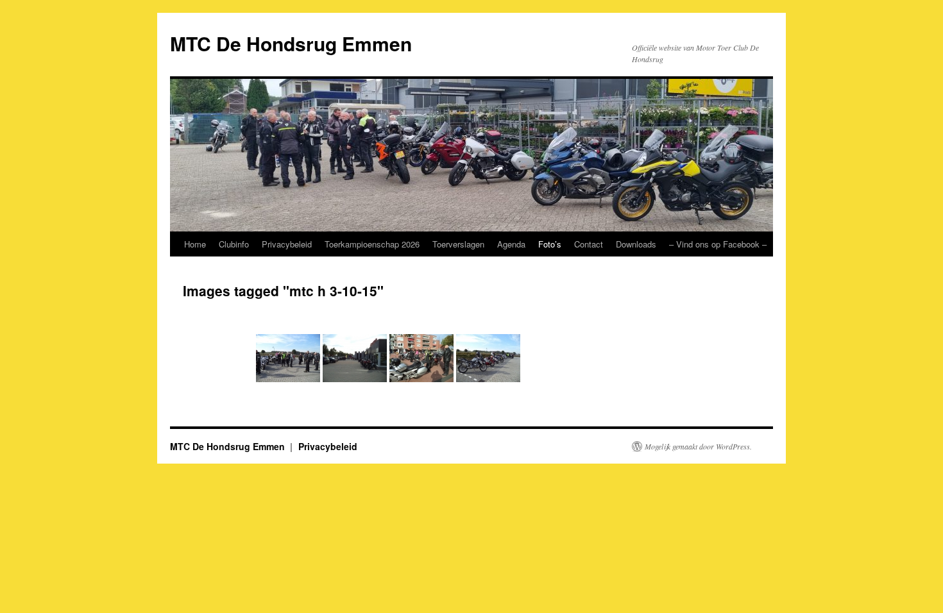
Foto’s (549, 244)
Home (195, 244)
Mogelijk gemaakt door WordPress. (698, 446)
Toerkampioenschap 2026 (372, 244)
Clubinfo (234, 244)
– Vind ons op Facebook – (718, 244)
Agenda (511, 244)
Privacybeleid (287, 244)
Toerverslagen (458, 244)
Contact (588, 244)
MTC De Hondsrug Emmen (291, 43)
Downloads (636, 244)
